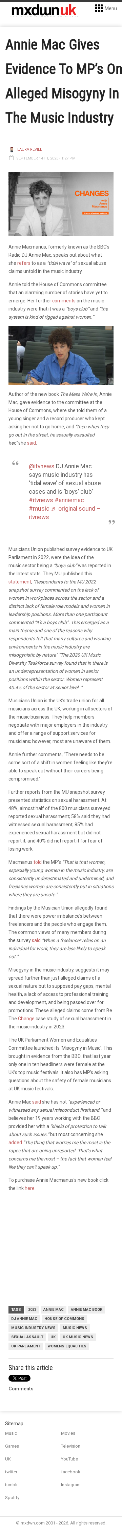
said (31, 443)
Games (12, 1446)
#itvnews (41, 500)
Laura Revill (29, 149)
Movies (68, 1433)
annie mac (53, 1309)
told (38, 862)
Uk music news (78, 1337)
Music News (75, 1328)
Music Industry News (33, 1328)
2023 (32, 1309)
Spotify (12, 1497)
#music (39, 508)
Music (11, 1433)
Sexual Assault (27, 1337)
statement (19, 581)
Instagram (71, 1484)
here (30, 1188)
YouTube (69, 1458)
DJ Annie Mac (24, 1319)
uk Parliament (25, 1346)
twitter (11, 1471)
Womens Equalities (66, 1346)
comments (64, 300)
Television (70, 1446)
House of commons (64, 1319)
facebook (70, 1471)
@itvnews (42, 466)
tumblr (11, 1484)
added (15, 1142)
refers (23, 263)
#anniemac (69, 500)
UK (53, 1337)
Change (26, 1018)
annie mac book (86, 1309)
